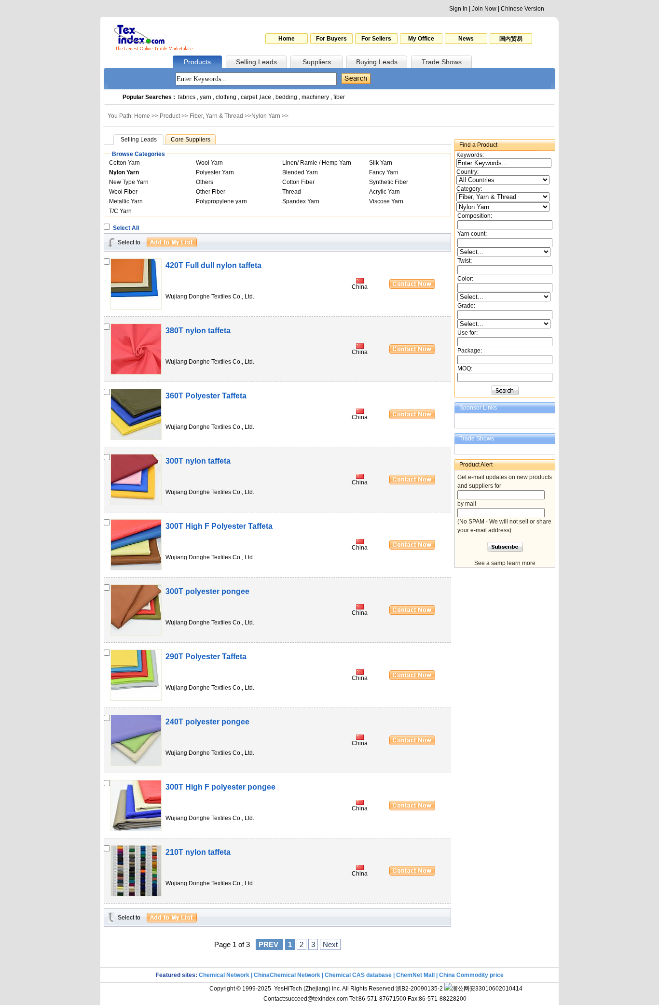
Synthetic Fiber (388, 182)
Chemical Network (225, 975)
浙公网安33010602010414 (487, 988)
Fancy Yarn (383, 172)
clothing (226, 97)
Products (197, 62)
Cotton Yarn (124, 162)
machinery (315, 97)
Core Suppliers (190, 139)
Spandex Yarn (300, 201)
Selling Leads (256, 62)
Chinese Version (522, 8)
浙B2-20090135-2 (419, 988)
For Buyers (331, 38)
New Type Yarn (129, 182)
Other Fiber (210, 191)
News (466, 38)
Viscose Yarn (386, 201)
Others (204, 182)
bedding (286, 97)
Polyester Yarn (215, 172)
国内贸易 (510, 38)
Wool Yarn (209, 162)
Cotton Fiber (298, 182)
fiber (339, 97)
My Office (421, 38)
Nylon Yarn (265, 116)
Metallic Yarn (126, 201)
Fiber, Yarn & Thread (216, 116)
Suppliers (316, 62)
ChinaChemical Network (287, 975)
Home (286, 38)
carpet (249, 97)
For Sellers (376, 38)
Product (170, 116)
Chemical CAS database (358, 975)
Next (330, 944)
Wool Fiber (123, 191)
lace (265, 97)
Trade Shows (442, 62)
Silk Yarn (380, 162)
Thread (291, 191)
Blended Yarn (300, 172)
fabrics (186, 97)
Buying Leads (377, 62)
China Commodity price (471, 975)
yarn (205, 97)
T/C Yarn (120, 211)
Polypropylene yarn (221, 201)
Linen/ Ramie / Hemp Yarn (316, 162)
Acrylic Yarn (384, 191)
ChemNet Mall (415, 975)
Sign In (458, 8)
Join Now (484, 8)
